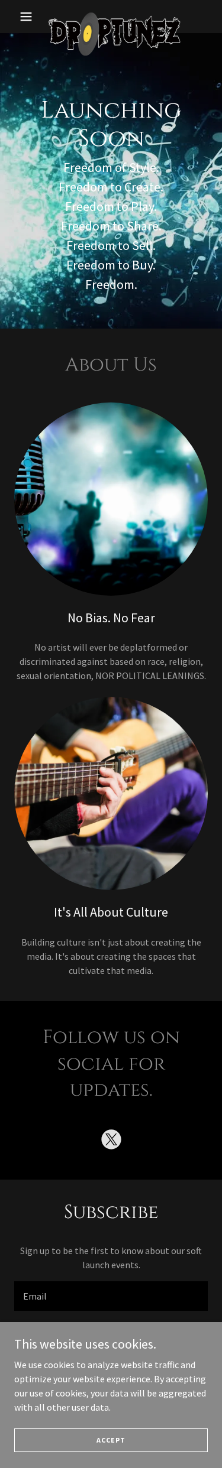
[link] (111, 16)
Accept (111, 1439)
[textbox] (111, 1296)
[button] (28, 16)
